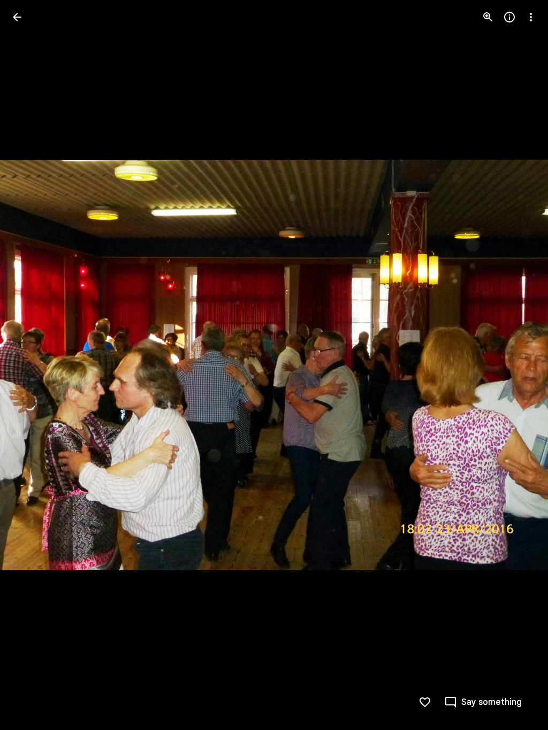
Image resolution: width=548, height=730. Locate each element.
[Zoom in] (488, 17)
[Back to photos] (17, 17)
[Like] (424, 702)
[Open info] (509, 17)
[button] (30, 365)
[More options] (531, 17)
